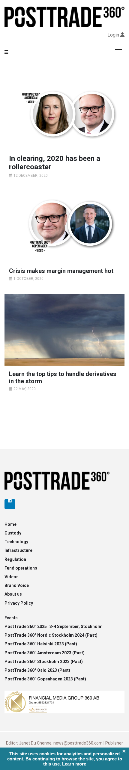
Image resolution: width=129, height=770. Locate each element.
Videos (11, 576)
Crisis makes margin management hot (61, 270)
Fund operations (20, 568)
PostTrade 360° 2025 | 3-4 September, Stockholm (53, 626)
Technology (16, 541)
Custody (12, 533)
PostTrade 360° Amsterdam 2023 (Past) (44, 652)
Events (11, 617)
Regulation (15, 559)
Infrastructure (18, 550)
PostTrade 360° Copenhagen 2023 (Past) (45, 679)
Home (10, 524)
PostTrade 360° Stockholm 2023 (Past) (43, 661)
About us (13, 594)
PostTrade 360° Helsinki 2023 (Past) (40, 643)
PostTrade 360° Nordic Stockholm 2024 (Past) (51, 635)
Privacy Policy (18, 603)
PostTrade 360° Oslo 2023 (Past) (37, 670)
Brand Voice (16, 585)
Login (113, 35)
